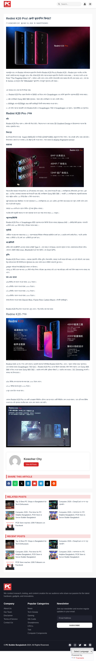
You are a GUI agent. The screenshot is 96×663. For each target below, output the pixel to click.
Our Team (8, 612)
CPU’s (30, 626)
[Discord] (90, 645)
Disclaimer (8, 616)
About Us (7, 608)
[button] (8, 483)
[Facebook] (70, 645)
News (30, 608)
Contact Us (8, 623)
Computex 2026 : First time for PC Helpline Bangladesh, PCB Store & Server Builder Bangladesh (28, 514)
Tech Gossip (33, 612)
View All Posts (31, 464)
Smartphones (42, 23)
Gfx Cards (32, 619)
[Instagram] (75, 645)
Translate (80, 658)
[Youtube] (85, 645)
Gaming (31, 616)
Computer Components (37, 633)
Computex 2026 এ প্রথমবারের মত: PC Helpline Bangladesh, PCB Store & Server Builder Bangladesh (72, 514)
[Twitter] (80, 645)
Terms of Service (11, 619)
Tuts (29, 630)
